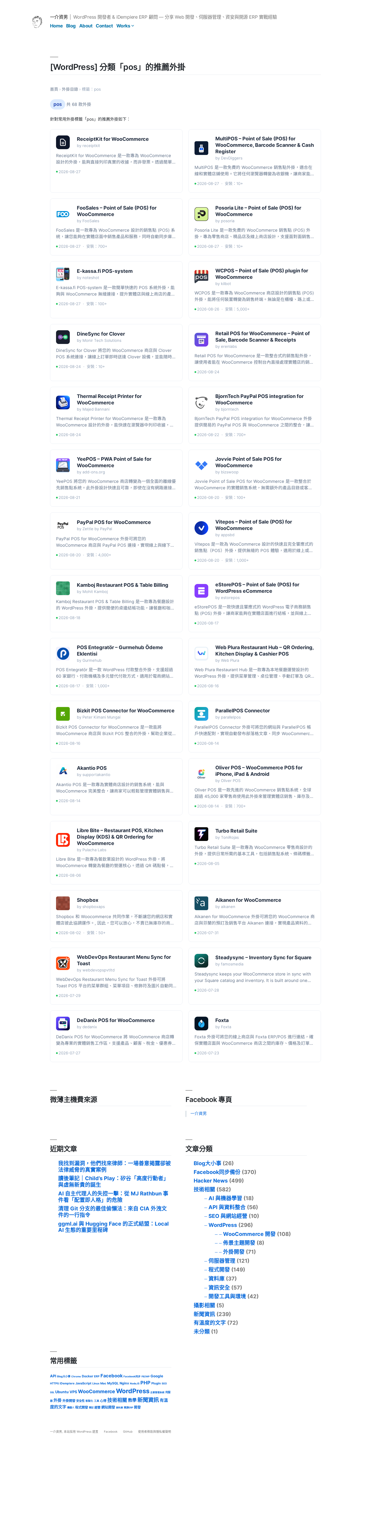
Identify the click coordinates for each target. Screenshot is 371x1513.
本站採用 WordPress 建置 (81, 1431)
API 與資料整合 (227, 1207)
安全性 (80, 1400)
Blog (71, 26)
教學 (132, 1400)
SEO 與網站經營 (227, 1216)
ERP (97, 1376)
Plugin (156, 1383)
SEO (164, 1383)
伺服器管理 (221, 1261)
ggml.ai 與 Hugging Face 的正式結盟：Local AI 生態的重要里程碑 (113, 1226)
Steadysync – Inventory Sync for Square (263, 958)
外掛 (57, 1400)
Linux (95, 1383)
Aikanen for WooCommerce (248, 900)
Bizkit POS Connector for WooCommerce (126, 711)
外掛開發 (234, 1252)
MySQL (113, 1383)
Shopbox (87, 900)
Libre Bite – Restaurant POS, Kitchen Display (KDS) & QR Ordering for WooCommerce (120, 836)
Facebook (111, 1375)
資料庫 (216, 1278)
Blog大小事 (207, 1163)
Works (123, 26)
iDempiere (67, 1383)
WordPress (222, 1225)
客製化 (89, 1400)
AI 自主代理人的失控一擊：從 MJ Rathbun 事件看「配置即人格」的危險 (113, 1196)
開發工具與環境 (227, 1296)
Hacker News (211, 1180)
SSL (52, 1392)
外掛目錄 (70, 89)
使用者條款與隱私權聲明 (154, 1431)
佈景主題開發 (239, 1243)
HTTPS (54, 1383)
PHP (145, 1382)
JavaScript (83, 1383)
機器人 (70, 1407)
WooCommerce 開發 (249, 1234)
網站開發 (108, 1407)
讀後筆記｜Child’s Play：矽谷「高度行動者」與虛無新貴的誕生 (113, 1181)
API (53, 1376)
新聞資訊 (204, 1314)
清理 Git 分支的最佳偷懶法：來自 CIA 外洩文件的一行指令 (112, 1211)
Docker (87, 1376)
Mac (103, 1383)
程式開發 (219, 1269)
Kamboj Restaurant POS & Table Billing (122, 585)
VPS (73, 1392)
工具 (96, 1400)
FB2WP (145, 1376)
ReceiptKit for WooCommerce (113, 139)
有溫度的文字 (210, 1322)
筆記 (91, 1407)
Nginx (124, 1383)
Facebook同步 (132, 1376)
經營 (97, 1407)
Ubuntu (62, 1392)
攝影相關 (204, 1305)
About (86, 26)
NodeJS (135, 1383)
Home (56, 26)
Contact (104, 26)
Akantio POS (92, 768)
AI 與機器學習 (225, 1198)
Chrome (76, 1376)
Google (157, 1376)
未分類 (202, 1331)
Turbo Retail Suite (236, 831)
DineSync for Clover (101, 334)
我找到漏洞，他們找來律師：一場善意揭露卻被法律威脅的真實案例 (114, 1166)
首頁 (54, 89)
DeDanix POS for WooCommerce (116, 1020)
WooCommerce (96, 1391)
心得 (103, 1401)
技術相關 (204, 1189)
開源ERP (128, 1407)
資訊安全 (219, 1287)
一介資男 (59, 17)
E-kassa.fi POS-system (105, 271)
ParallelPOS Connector (242, 711)
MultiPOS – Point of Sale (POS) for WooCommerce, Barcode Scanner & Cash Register (264, 145)
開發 (137, 1407)
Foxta (222, 1020)
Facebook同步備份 (217, 1172)
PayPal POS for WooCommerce (114, 522)
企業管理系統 (157, 1392)
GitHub (127, 1431)
